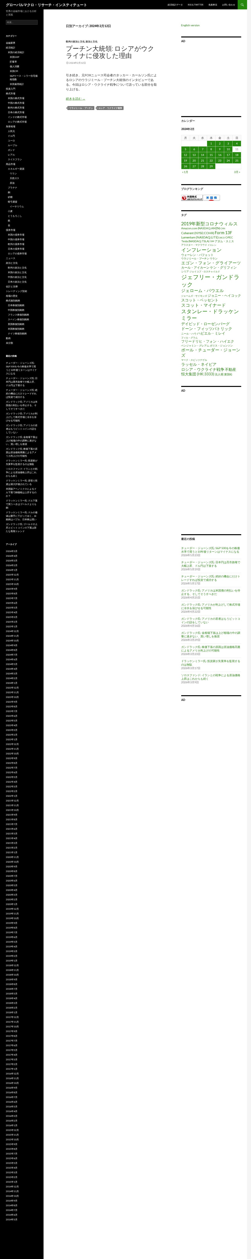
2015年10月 (12, 1139)
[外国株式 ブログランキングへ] (192, 197)
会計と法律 (12, 286)
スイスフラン (15, 159)
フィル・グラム (189, 337)
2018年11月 (12, 970)
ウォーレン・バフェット (197, 255)
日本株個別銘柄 (16, 305)
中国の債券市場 (16, 239)
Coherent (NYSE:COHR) (197, 233)
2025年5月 (11, 607)
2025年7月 (11, 598)
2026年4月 (11, 555)
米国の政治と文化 (17, 272)
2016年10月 (12, 1083)
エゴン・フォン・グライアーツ (211, 262)
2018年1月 (11, 1012)
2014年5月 (11, 1219)
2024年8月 (11, 650)
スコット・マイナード (203, 305)
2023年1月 (11, 739)
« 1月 (185, 172)
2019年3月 (11, 951)
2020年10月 (12, 861)
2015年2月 (11, 1177)
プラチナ (12, 187)
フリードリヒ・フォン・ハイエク (207, 341)
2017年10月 (12, 1026)
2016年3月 (11, 1115)
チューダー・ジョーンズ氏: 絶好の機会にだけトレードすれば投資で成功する (210, 578)
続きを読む (75, 98)
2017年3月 (11, 1059)
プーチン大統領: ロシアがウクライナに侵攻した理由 (110, 51)
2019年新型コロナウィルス (209, 223)
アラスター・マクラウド (194, 244)
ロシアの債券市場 (17, 253)
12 (185, 154)
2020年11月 (12, 857)
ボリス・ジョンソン (221, 345)
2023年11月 (12, 692)
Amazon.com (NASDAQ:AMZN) (200, 228)
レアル (11, 154)
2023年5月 (11, 720)
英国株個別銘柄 (16, 324)
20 (194, 160)
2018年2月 (11, 1007)
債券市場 (10, 229)
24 (228, 160)
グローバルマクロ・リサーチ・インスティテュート (46, 5)
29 (211, 166)
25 (236, 160)
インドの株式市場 (17, 117)
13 (194, 154)
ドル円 (11, 135)
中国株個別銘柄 (16, 309)
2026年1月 (11, 570)
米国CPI (14, 71)
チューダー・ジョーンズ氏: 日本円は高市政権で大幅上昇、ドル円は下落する (210, 563)
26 (185, 166)
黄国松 (228, 374)
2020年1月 (11, 904)
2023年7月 (11, 711)
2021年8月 (11, 819)
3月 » (237, 172)
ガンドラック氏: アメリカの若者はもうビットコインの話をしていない (21, 429)
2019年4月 (11, 946)
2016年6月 (11, 1101)
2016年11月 (12, 1078)
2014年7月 (11, 1210)
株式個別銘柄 (13, 300)
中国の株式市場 (16, 102)
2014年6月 (11, 1214)
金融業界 (10, 42)
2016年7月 (11, 1097)
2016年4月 (11, 1111)
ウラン (213, 258)
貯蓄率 (13, 61)
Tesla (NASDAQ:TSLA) (195, 241)
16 (219, 154)
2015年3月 (11, 1172)
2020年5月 (11, 885)
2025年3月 (11, 617)
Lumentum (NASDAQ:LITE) (199, 237)
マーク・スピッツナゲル (194, 359)
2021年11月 (12, 805)
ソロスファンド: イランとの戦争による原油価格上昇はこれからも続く (21, 472)
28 (202, 166)
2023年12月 (12, 687)
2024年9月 (11, 645)
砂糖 (10, 197)
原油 (12, 182)
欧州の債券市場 (16, 244)
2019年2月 (11, 955)
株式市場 (10, 93)
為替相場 (10, 126)
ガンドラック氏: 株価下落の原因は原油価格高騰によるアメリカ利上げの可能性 (210, 648)
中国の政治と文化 (17, 277)
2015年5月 (11, 1163)
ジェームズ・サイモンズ (194, 295)
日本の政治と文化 (17, 281)
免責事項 (212, 4)
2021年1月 (11, 852)
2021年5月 (11, 833)
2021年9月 (11, 814)
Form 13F (223, 232)
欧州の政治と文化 (75, 41)
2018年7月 (11, 988)
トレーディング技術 (16, 291)
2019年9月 (11, 923)
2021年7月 (11, 824)
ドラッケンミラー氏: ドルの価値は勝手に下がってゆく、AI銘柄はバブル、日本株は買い (21, 516)
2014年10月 (12, 1195)
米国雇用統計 (17, 84)
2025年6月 (11, 602)
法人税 (219, 374)
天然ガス (14, 178)
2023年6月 (11, 715)
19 (185, 160)
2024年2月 (11, 678)
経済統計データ (175, 4)
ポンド (11, 149)
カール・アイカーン (195, 267)
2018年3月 (11, 1003)
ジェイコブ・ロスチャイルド (204, 271)
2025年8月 (11, 593)
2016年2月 (11, 1120)
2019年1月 (11, 960)
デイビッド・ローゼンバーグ (205, 323)
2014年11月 (12, 1191)
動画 (8, 338)
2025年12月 (12, 574)
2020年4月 (11, 890)
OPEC (229, 237)
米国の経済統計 (16, 52)
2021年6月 (11, 828)
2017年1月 (11, 1068)
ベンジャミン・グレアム (195, 345)
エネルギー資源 (16, 168)
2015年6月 (11, 1158)
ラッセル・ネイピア (198, 364)
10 (228, 149)
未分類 (9, 342)
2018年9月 (11, 979)
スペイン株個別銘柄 (18, 319)
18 (236, 154)
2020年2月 (11, 899)
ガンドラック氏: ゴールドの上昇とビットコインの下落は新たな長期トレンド (21, 528)
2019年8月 (11, 927)
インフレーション (201, 250)
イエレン (212, 245)
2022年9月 (11, 758)
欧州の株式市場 (16, 107)
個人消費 (14, 66)
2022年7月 (11, 767)
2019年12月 (12, 908)
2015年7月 (11, 1153)
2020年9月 (11, 866)
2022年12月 (12, 744)
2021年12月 (12, 800)
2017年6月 (11, 1045)
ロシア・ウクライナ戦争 (110, 108)
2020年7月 (11, 875)
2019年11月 (12, 913)
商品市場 (10, 164)
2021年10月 (12, 810)
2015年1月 (11, 1181)
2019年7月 (11, 932)
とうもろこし (15, 215)
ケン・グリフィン (223, 267)
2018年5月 (11, 993)
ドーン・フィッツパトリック (206, 328)
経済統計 (10, 47)
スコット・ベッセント (199, 300)
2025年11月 (12, 579)
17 (228, 154)
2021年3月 (11, 842)
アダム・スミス (224, 241)
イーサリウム (17, 206)
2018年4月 (11, 998)
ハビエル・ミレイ (211, 333)
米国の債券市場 (16, 234)
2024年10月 (12, 640)
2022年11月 (12, 748)
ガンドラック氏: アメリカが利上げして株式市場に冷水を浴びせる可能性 (210, 606)
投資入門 (10, 88)
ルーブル (12, 145)
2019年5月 (11, 941)
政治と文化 (91, 41)
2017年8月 (11, 1035)
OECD (222, 237)
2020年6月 (11, 880)
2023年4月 (11, 725)
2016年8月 (11, 1092)
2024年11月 (12, 635)
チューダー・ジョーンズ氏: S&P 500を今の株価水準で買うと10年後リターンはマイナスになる (210, 549)
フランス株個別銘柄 (18, 314)
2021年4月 (11, 838)
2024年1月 (11, 682)
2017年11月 (12, 1021)
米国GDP (14, 56)
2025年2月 (11, 621)
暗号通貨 (12, 201)
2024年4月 (11, 668)
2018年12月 (12, 965)
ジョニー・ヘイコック (224, 295)
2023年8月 (11, 706)
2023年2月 (11, 734)
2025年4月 (11, 612)
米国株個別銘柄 (16, 328)
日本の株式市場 (16, 112)
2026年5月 (11, 551)
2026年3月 (11, 560)
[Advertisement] (211, 78)
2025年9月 (11, 588)
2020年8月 (11, 871)
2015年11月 (12, 1134)
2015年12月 (12, 1130)
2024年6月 (11, 659)
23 (219, 160)
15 (211, 154)
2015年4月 (11, 1167)
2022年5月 (11, 777)
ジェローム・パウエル (202, 290)
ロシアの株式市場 (17, 121)
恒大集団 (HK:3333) (197, 374)
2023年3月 (11, 730)
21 (202, 160)
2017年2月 (11, 1064)
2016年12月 (12, 1073)
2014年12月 (12, 1186)
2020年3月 (11, 894)
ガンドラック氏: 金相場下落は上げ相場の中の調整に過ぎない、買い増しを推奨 (210, 634)
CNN (223, 228)
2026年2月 (11, 565)
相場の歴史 (12, 295)
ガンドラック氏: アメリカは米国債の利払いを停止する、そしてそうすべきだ (210, 592)
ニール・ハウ (188, 333)
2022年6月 (11, 772)
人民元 (11, 131)
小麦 (10, 211)
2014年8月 (11, 1205)
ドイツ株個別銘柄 (17, 333)
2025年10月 (12, 584)
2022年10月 (12, 753)
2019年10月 (12, 918)
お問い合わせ (228, 4)
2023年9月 (11, 701)
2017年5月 (11, 1050)
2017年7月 (11, 1040)
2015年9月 (11, 1144)
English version (190, 25)
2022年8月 (11, 762)
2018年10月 (12, 974)
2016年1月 (11, 1125)
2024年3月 (11, 673)
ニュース (10, 258)
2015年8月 (11, 1148)
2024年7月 (11, 654)
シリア (185, 271)
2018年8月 (11, 984)
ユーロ (11, 140)
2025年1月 (11, 626)
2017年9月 (11, 1031)
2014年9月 (11, 1200)
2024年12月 (12, 631)
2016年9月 (11, 1087)
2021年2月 (11, 847)
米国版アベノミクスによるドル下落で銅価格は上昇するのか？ (21, 492)
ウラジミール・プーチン (81, 108)
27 (194, 166)
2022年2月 (11, 791)
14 (202, 154)
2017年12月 (12, 1017)
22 (211, 160)
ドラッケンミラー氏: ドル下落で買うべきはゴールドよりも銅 (21, 504)
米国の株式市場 (16, 98)
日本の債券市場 (16, 248)
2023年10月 (12, 697)
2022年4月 (11, 781)
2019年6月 (11, 937)
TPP (212, 241)
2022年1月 (11, 795)
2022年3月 (11, 786)
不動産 (230, 369)
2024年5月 (11, 664)
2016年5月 (11, 1106)
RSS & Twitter (195, 4)
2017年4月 (11, 1054)
